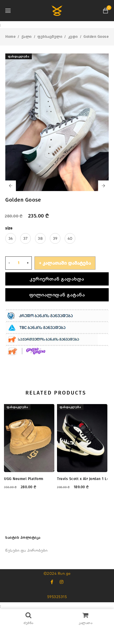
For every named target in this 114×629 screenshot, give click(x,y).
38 (40, 238)
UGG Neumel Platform (23, 479)
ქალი (26, 36)
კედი (73, 36)
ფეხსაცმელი (49, 36)
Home (10, 36)
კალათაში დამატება (67, 263)
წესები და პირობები (26, 550)
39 (55, 238)
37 (25, 238)
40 (70, 238)
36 (10, 238)
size (8, 228)
